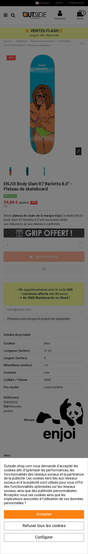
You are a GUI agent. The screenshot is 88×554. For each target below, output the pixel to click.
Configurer (44, 537)
